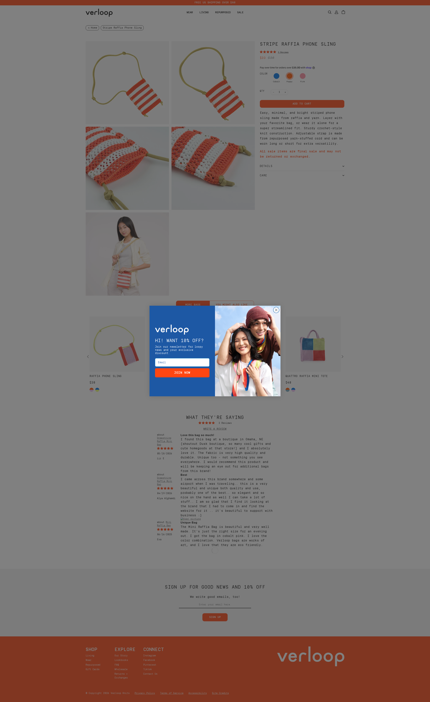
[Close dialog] (276, 310)
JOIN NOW (182, 372)
